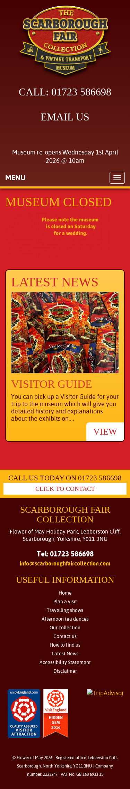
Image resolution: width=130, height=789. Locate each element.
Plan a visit (65, 601)
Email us (65, 117)
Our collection (65, 627)
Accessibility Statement (65, 662)
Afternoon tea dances (65, 619)
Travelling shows (65, 610)
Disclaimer (65, 671)
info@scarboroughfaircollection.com (65, 563)
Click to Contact (65, 488)
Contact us (65, 636)
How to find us (65, 645)
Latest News (65, 653)
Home (65, 593)
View (105, 432)
